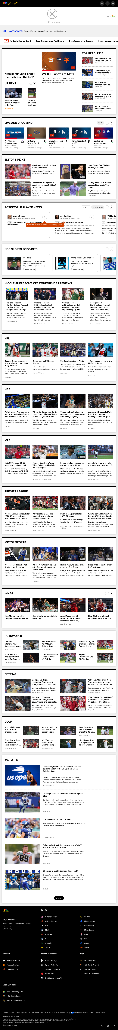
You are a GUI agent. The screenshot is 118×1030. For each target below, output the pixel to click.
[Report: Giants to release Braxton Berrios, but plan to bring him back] (17, 350)
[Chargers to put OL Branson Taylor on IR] (22, 880)
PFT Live (27, 258)
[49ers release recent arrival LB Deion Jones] (100, 350)
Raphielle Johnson (10, 662)
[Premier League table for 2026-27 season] (73, 503)
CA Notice (90, 1013)
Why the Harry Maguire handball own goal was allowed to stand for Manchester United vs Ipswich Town (42, 516)
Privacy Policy (64, 1013)
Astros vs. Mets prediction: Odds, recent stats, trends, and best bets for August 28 (100, 682)
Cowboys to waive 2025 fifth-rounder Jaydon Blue (63, 794)
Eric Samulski (36, 479)
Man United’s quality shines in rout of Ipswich (44, 166)
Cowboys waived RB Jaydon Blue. (72, 222)
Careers (12, 1013)
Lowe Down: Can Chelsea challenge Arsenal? (99, 166)
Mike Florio (98, 87)
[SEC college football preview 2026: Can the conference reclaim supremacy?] (45, 294)
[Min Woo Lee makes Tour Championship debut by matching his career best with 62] (68, 743)
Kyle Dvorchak (46, 649)
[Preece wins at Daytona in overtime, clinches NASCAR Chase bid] (18, 188)
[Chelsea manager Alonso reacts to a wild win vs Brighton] (87, 72)
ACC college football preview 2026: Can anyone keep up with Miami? (71, 307)
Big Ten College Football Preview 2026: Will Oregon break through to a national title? (17, 307)
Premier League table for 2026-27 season (71, 515)
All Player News (98, 207)
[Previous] (31, 83)
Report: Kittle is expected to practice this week (103, 107)
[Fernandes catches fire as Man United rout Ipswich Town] (87, 60)
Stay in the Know (9, 920)
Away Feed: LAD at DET (56, 142)
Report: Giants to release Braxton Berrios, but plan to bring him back (17, 363)
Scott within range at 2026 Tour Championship (12, 729)
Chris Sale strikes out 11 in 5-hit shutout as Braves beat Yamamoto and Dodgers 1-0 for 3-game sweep (12, 742)
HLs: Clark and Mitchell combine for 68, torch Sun (99, 617)
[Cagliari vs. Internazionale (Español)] (103, 132)
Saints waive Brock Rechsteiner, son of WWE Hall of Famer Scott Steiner (62, 846)
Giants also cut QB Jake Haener (43, 362)
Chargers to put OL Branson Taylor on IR (60, 871)
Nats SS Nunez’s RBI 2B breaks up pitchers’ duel (15, 464)
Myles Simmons (100, 99)
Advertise (6, 1013)
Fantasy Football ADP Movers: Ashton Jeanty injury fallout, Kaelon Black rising (50, 643)
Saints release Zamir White (72, 361)
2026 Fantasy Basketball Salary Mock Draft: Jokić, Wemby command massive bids (13, 656)
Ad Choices (55, 1013)
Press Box (47, 1013)
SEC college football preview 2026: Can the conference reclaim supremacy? (44, 307)
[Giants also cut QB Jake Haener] (45, 350)
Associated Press (93, 479)
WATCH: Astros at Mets (58, 74)
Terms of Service (100, 1013)
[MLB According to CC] (110, 263)
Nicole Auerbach (11, 321)
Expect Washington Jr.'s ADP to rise (86, 656)
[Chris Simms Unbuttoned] (62, 263)
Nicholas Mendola (100, 63)
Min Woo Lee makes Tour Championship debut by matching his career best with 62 (50, 742)
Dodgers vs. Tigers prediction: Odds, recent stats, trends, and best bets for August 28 (44, 682)
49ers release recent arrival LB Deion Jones (100, 362)
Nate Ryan (35, 195)
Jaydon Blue (65, 216)
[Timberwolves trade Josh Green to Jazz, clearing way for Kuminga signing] (73, 401)
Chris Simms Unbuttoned (82, 258)
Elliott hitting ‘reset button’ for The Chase (100, 566)
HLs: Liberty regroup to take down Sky (44, 617)
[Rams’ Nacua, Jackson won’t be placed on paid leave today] (87, 84)
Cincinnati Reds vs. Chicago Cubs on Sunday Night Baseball (45, 31)
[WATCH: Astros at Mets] (59, 61)
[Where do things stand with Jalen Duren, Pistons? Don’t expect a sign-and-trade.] (45, 401)
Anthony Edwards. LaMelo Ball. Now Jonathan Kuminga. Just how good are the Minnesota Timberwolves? (100, 414)
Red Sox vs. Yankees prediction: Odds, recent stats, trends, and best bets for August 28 (44, 699)
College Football (13, 303)
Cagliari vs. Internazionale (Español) (100, 142)
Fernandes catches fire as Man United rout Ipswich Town (103, 59)
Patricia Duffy (92, 195)
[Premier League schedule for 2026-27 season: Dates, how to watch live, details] (17, 503)
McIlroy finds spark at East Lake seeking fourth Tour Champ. (99, 184)
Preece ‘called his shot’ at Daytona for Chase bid (16, 566)
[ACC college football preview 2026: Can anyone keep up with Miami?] (73, 294)
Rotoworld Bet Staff (38, 692)
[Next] (34, 83)
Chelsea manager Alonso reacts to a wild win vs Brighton (103, 71)
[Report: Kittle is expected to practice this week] (87, 108)
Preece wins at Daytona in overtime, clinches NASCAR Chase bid (44, 184)
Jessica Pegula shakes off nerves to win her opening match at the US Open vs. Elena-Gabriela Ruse (62, 768)
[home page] (10, 3)
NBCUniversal (15, 1016)
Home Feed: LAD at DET (79, 142)
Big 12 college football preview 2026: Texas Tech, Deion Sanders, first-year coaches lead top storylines (100, 307)
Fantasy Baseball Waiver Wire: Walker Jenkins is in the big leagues (43, 465)
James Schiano (46, 479)
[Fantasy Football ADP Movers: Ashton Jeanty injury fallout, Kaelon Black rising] (68, 645)
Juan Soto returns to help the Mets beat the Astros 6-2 (100, 465)
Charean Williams (38, 373)
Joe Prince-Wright (100, 75)
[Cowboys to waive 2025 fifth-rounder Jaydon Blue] (22, 802)
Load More (59, 898)
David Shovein (9, 649)
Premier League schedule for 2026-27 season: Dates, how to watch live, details (17, 516)
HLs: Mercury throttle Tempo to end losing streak (17, 617)
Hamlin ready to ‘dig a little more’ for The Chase (72, 566)
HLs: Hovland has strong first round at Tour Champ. (86, 742)
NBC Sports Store (37, 1013)
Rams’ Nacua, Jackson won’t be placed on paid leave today (103, 83)
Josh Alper (98, 111)
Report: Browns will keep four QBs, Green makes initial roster (104, 95)
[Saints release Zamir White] (73, 350)
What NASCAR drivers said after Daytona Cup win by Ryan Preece (44, 567)
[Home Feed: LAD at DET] (81, 132)
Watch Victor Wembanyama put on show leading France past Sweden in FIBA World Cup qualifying (17, 414)
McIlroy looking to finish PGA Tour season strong (49, 729)
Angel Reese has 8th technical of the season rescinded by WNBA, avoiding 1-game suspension (70, 618)
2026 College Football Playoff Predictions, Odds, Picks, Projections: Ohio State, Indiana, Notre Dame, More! (100, 699)
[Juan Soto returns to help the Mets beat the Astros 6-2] (100, 452)
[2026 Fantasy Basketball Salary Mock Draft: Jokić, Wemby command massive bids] (31, 658)
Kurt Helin (8, 426)
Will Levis (112, 216)
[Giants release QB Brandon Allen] (22, 828)
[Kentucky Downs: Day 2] (37, 132)
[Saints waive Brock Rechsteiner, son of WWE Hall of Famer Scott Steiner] (22, 854)
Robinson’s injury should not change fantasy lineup (87, 643)
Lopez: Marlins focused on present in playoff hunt (72, 464)
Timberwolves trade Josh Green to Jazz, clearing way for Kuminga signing (72, 414)
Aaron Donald (19, 216)
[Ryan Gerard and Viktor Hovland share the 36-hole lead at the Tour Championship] (105, 730)
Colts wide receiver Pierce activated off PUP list (50, 656)
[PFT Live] (14, 263)
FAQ (30, 1013)
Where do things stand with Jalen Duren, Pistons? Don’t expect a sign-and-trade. (44, 414)
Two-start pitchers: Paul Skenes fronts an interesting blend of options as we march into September (12, 643)
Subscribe (7, 928)
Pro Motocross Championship (11, 142)
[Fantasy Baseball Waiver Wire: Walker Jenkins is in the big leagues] (45, 452)
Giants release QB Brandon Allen (57, 819)
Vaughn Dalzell (92, 710)
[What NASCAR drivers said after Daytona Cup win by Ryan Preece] (45, 554)
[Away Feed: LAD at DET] (59, 132)
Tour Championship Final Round (50, 41)
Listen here (28, 269)
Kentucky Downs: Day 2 (17, 41)
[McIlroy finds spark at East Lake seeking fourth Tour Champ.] (73, 188)
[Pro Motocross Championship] (14, 132)
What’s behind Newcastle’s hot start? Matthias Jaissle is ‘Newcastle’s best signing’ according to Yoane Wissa (100, 516)
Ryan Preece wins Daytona (81, 41)
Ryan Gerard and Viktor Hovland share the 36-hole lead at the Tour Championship (86, 729)
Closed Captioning (21, 1013)
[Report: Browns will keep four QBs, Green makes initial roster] (87, 96)
